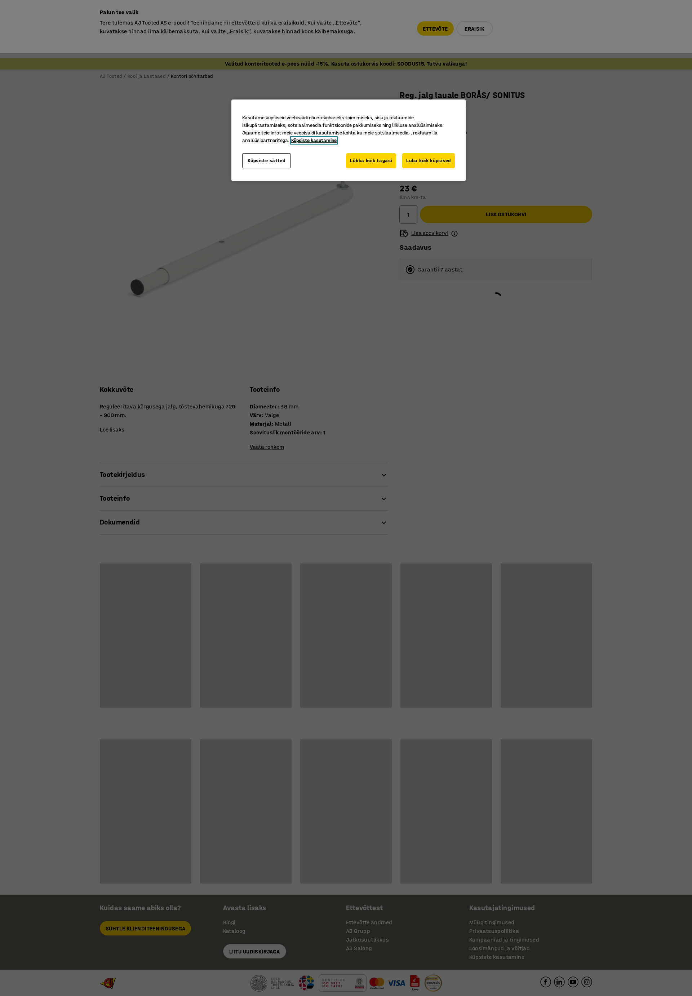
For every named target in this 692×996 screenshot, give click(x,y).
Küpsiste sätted (266, 161)
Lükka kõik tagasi (371, 161)
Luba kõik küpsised (428, 161)
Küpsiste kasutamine (314, 140)
